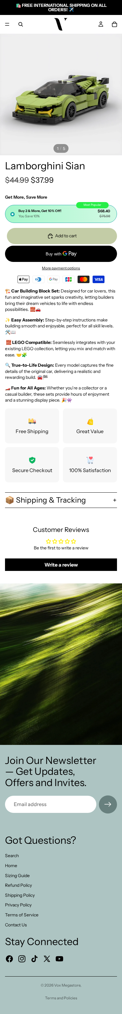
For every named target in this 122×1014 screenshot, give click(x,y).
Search (12, 855)
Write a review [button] (61, 565)
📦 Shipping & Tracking (45, 500)
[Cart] (114, 24)
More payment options (61, 268)
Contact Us (16, 925)
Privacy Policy (18, 905)
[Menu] (7, 24)
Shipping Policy (20, 895)
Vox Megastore (67, 985)
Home (11, 865)
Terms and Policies (61, 998)
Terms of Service (21, 915)
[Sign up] (108, 804)
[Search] (21, 24)
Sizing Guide (17, 875)
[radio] (61, 214)
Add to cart (66, 236)
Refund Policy (18, 885)
